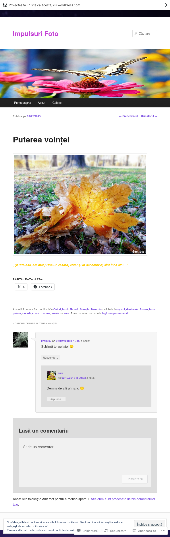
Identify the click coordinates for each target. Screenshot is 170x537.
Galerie (57, 102)
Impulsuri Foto (35, 33)
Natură (74, 309)
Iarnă (65, 309)
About (41, 102)
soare (35, 313)
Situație (84, 309)
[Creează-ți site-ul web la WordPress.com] (85, 5)
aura (67, 313)
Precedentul (128, 116)
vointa (55, 313)
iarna (152, 309)
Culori (57, 309)
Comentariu (134, 479)
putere (17, 313)
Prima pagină (22, 102)
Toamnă (96, 309)
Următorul (149, 116)
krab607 (46, 341)
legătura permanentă (115, 313)
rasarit (26, 313)
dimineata (132, 309)
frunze (144, 309)
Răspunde (50, 357)
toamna (45, 313)
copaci (120, 309)
